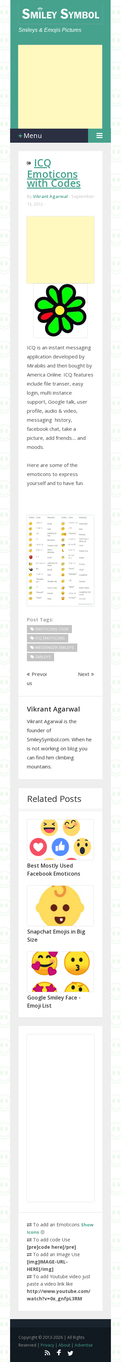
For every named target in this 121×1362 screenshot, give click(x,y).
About (64, 1345)
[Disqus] (60, 1118)
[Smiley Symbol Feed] (47, 1352)
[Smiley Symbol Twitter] (71, 1352)
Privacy (47, 1345)
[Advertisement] (60, 87)
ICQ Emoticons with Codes (54, 173)
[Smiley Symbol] (60, 13)
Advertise (84, 1345)
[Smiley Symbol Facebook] (59, 1352)
